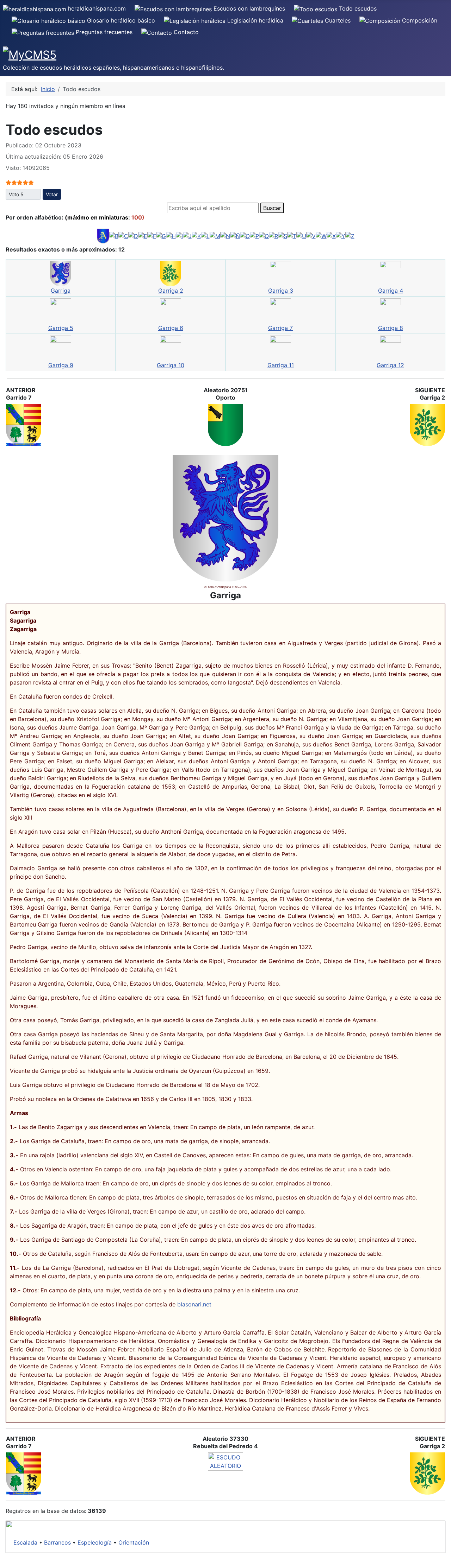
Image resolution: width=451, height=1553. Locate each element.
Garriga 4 (390, 290)
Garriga (60, 290)
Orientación (133, 1542)
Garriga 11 (280, 365)
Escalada (25, 1542)
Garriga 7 (280, 327)
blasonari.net (194, 1304)
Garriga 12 (390, 365)
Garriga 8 (390, 327)
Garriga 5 (60, 327)
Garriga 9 (60, 365)
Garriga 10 (170, 365)
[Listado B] (113, 235)
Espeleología (95, 1542)
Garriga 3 (280, 290)
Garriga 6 (170, 327)
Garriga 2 (170, 290)
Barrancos (57, 1542)
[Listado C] (123, 235)
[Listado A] (103, 235)
